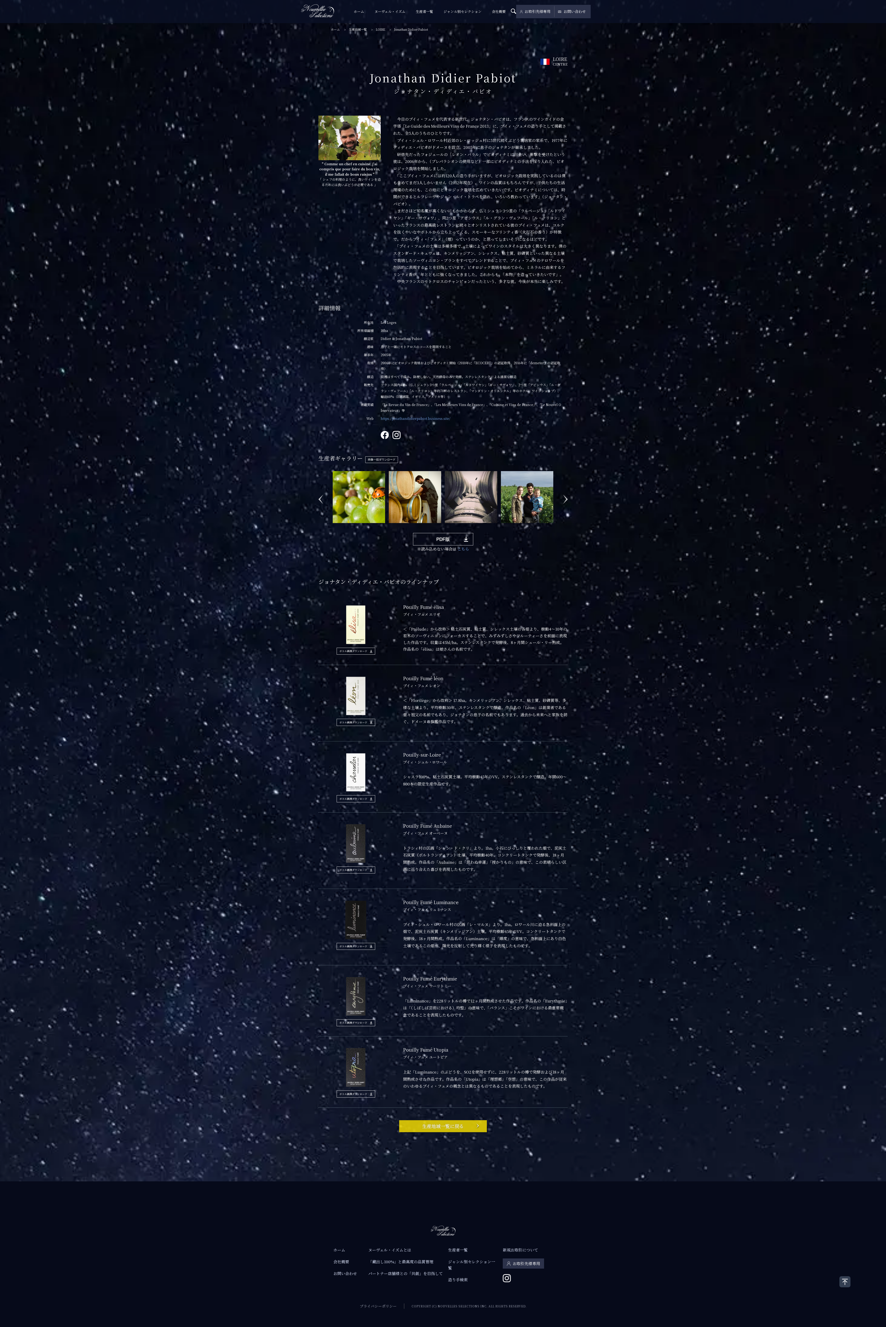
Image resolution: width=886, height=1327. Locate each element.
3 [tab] (348, 526)
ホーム (359, 11)
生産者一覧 (424, 11)
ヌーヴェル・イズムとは (389, 1250)
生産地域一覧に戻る (443, 1126)
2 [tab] (341, 526)
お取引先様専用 (538, 11)
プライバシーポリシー (378, 1306)
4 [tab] (355, 526)
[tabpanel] (359, 497)
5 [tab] (362, 526)
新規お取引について (520, 1250)
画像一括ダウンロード (381, 459)
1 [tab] (334, 526)
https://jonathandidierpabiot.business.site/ (415, 418)
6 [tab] (369, 526)
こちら (463, 549)
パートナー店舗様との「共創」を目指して (405, 1273)
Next (565, 496)
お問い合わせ (575, 11)
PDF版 (443, 539)
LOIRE (380, 29)
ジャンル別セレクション (462, 11)
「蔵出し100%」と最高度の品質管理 (400, 1261)
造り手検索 (458, 1279)
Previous (320, 496)
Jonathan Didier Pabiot (411, 29)
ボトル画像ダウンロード (353, 651)
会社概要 (499, 11)
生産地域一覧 (358, 29)
